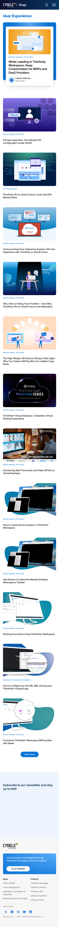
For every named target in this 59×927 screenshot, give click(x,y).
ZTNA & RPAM (9, 883)
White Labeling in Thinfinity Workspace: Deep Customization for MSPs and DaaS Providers (28, 67)
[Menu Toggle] (54, 5)
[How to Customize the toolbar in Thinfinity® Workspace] (29, 499)
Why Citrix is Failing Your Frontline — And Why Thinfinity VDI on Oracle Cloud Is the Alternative (27, 305)
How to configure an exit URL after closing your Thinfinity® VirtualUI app (27, 687)
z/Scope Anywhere (39, 896)
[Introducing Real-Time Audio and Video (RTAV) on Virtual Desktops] (29, 445)
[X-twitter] (6, 912)
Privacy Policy (8, 917)
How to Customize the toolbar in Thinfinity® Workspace (25, 526)
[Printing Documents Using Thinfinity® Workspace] (29, 609)
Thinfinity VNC (37, 891)
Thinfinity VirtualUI (38, 887)
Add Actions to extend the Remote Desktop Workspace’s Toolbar (25, 581)
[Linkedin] (30, 912)
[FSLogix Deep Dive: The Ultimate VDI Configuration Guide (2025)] (29, 114)
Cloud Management (11, 887)
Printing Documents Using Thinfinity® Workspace (29, 634)
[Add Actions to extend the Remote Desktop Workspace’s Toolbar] (29, 554)
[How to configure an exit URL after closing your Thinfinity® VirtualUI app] (29, 660)
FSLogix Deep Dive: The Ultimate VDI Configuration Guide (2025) (22, 141)
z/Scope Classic (37, 900)
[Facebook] (12, 912)
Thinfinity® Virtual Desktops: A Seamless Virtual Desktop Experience (28, 417)
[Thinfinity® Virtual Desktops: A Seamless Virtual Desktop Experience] (29, 390)
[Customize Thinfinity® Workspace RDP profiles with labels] (29, 715)
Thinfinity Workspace (39, 883)
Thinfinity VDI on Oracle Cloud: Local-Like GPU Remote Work (27, 196)
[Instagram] (18, 912)
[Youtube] (24, 912)
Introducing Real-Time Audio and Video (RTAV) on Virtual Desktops (29, 472)
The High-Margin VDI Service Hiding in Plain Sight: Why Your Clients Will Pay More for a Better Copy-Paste (29, 361)
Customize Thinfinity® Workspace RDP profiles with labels (27, 742)
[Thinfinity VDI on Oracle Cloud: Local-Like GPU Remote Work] (29, 169)
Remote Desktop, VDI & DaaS (21, 57)
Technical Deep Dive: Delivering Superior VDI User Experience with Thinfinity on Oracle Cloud (29, 250)
